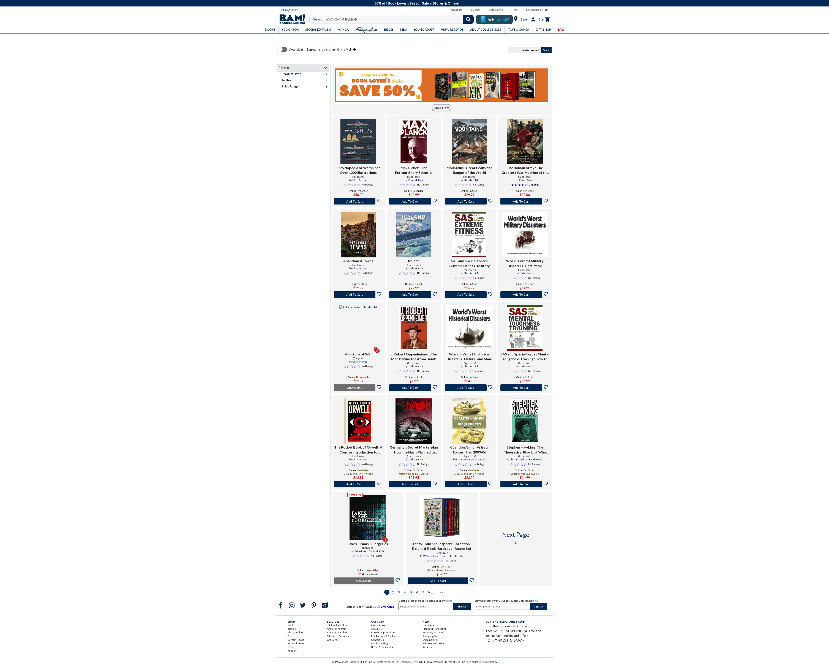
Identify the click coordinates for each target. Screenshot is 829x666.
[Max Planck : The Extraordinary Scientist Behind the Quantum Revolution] (414, 141)
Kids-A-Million (296, 632)
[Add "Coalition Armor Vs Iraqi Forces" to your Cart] (469, 484)
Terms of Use (452, 661)
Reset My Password (433, 632)
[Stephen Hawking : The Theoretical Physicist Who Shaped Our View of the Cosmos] (525, 421)
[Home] (291, 19)
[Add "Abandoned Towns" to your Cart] (358, 294)
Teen (290, 636)
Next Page (515, 538)
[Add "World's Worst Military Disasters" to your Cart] (524, 294)
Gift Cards (496, 9)
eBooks (292, 628)
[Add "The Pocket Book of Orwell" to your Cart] (358, 484)
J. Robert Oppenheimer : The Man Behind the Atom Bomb (414, 356)
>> (441, 592)
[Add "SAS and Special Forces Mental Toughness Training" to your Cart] (524, 387)
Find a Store (378, 625)
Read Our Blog (379, 643)
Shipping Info (429, 639)
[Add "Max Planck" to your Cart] (413, 201)
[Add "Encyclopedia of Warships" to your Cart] (358, 201)
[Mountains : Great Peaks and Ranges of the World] (469, 141)
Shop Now (441, 107)
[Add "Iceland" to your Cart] (413, 294)
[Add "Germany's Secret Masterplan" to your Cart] (413, 484)
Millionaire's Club (537, 9)
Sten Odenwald (534, 459)
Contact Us (377, 639)
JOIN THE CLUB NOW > (505, 640)
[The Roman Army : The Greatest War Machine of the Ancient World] (525, 141)
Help (514, 9)
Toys (290, 647)
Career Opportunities (383, 632)
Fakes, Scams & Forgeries (367, 544)
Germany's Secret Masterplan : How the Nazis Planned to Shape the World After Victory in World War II (414, 450)
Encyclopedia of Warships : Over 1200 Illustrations (358, 170)
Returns (427, 647)
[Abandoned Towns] (358, 234)
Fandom (292, 650)
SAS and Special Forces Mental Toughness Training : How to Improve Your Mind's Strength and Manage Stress (525, 357)
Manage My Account (434, 628)
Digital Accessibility (382, 647)
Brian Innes (361, 551)
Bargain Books (296, 639)
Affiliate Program (336, 628)
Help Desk (428, 625)
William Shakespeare (435, 556)
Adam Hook (479, 459)
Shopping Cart (430, 636)
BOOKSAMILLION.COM (410, 661)
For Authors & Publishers (385, 636)
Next (431, 592)
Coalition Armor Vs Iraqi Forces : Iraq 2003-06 (469, 449)
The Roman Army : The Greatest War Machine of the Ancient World (525, 170)
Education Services (338, 636)
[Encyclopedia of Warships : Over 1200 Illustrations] (358, 141)
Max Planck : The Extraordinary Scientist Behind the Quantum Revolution (414, 170)
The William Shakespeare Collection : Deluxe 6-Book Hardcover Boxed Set (441, 546)
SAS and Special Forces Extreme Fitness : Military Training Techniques (469, 263)
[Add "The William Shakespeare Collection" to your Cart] (441, 580)
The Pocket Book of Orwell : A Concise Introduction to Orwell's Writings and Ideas (358, 450)
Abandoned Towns (358, 261)
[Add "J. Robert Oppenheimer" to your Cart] (413, 387)
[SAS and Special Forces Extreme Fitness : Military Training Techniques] (469, 234)
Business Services (337, 632)
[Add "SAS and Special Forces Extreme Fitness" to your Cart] (469, 294)
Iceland (413, 261)
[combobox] (394, 19)
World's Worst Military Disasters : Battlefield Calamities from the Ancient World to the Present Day (524, 263)
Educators (456, 9)
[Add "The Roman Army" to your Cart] (524, 201)
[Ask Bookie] (494, 19)
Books (291, 625)
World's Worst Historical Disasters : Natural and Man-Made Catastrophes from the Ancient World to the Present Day (469, 357)
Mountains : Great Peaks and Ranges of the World (469, 170)
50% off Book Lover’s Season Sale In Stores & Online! (416, 3)
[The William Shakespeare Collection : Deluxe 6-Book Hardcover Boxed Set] (441, 517)
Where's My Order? (433, 643)
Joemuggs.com (434, 661)
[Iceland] (414, 234)
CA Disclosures (471, 661)
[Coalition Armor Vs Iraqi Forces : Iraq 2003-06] (469, 421)
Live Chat (387, 606)
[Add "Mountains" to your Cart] (469, 201)
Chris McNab (359, 180)
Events (476, 9)
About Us (376, 628)
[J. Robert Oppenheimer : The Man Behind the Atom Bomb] (414, 328)
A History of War (358, 354)
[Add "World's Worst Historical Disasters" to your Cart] (469, 387)
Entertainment (296, 643)
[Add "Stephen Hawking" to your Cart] (524, 484)
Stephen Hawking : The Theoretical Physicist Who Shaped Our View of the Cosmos (525, 450)
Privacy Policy (489, 661)
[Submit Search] (468, 19)
